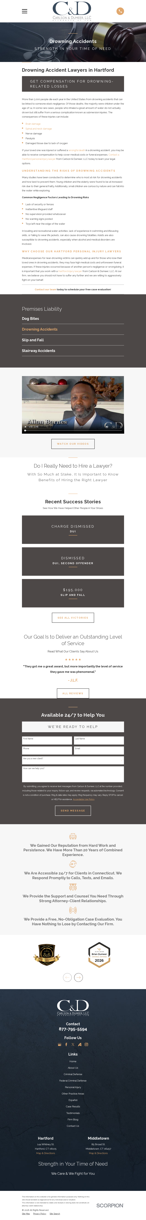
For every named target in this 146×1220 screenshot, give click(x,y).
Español (73, 1100)
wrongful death (77, 150)
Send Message (73, 810)
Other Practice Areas (73, 1093)
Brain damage (33, 123)
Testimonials (73, 1113)
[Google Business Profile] (59, 1044)
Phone (26, 748)
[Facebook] (66, 1044)
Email (77, 748)
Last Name (80, 739)
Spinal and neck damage (39, 128)
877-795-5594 (73, 1028)
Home (72, 1061)
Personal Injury (73, 1087)
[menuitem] (73, 318)
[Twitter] (73, 1044)
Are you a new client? (33, 758)
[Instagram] (86, 1044)
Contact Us (73, 1125)
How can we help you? (33, 768)
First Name (28, 739)
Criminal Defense (73, 1074)
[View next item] (78, 977)
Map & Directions (45, 1153)
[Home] (72, 11)
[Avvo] (79, 1044)
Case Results (73, 1106)
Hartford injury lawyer (70, 271)
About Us (73, 1067)
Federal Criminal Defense (73, 1080)
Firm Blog (73, 1119)
